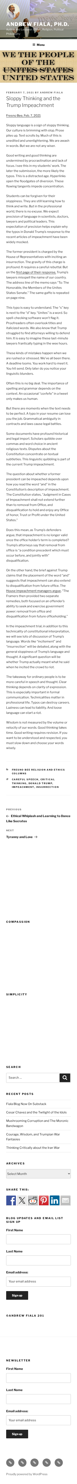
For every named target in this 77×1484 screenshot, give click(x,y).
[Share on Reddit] (33, 1200)
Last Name (14, 1251)
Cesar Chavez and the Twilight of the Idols (36, 1112)
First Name (14, 1230)
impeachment (23, 787)
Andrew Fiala (51, 92)
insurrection (47, 787)
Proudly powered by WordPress (26, 1474)
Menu (41, 44)
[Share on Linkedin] (55, 1200)
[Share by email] (65, 1200)
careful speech (25, 779)
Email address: (17, 1272)
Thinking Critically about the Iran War (33, 1148)
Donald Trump (40, 783)
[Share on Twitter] (22, 1200)
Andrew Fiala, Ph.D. (37, 24)
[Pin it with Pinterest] (44, 1200)
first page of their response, (36, 272)
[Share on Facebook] (11, 1200)
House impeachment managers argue (33, 591)
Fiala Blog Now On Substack (26, 1104)
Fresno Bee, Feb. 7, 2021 (23, 115)
